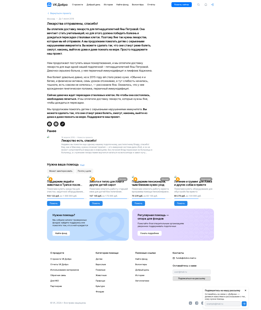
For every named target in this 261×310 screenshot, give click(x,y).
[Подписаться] (244, 303)
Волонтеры (141, 264)
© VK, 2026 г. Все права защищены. (68, 303)
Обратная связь (58, 275)
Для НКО (54, 281)
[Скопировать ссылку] (62, 124)
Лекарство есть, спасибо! (79, 140)
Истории (139, 275)
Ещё (82, 165)
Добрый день (142, 270)
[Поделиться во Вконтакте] (49, 124)
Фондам (100, 292)
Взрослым (101, 264)
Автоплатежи (142, 281)
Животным (101, 275)
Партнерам (56, 286)
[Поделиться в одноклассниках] (56, 124)
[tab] (60, 171)
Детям (99, 259)
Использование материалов (64, 270)
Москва (51, 18)
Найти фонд (141, 259)
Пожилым (100, 270)
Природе (100, 281)
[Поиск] (199, 4)
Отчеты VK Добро (59, 264)
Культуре (100, 286)
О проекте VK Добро (61, 259)
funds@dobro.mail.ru (186, 258)
